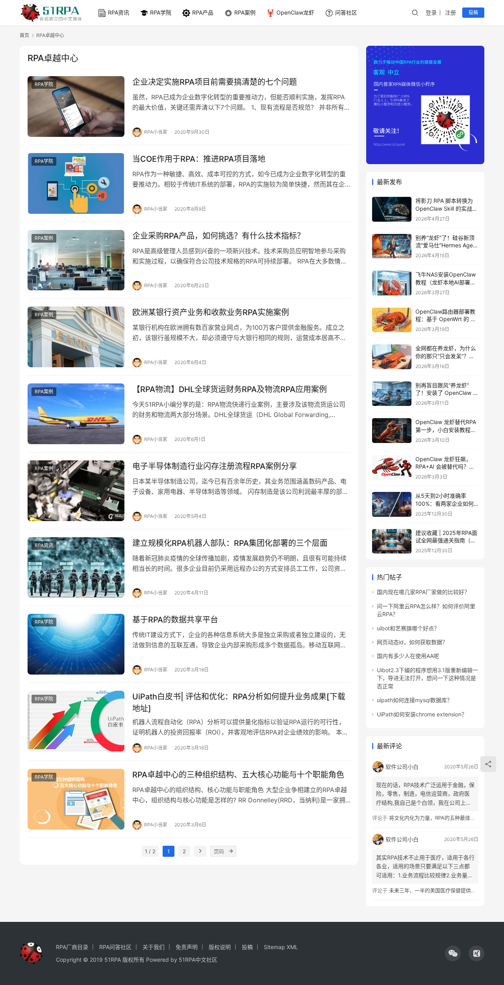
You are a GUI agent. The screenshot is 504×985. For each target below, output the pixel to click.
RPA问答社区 (115, 947)
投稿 (473, 12)
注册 (450, 12)
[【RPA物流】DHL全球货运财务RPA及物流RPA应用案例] (76, 413)
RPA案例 (245, 12)
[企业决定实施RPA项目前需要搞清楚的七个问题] (76, 106)
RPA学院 (160, 12)
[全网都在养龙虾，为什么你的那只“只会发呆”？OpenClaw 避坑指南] (391, 356)
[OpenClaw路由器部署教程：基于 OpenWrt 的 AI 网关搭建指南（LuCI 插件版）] (391, 320)
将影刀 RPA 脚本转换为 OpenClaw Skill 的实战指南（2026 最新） (446, 208)
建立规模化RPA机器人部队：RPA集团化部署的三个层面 (230, 543)
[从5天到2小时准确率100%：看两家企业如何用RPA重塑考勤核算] (391, 504)
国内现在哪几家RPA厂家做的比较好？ (423, 592)
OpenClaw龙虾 (295, 12)
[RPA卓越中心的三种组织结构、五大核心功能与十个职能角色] (76, 799)
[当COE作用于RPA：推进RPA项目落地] (76, 183)
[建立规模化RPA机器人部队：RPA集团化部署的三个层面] (76, 567)
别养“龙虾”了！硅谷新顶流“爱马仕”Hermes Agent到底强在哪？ (446, 245)
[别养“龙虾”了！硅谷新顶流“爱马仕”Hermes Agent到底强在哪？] (391, 246)
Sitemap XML (281, 947)
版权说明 (220, 947)
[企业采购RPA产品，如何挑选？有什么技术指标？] (76, 260)
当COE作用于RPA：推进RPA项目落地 (198, 159)
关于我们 (154, 947)
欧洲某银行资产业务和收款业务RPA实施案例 (210, 312)
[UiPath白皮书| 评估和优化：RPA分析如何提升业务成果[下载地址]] (76, 721)
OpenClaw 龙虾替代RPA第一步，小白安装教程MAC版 (445, 430)
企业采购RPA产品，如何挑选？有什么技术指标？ (218, 236)
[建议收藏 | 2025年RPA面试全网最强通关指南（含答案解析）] (391, 541)
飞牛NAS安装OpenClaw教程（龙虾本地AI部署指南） (445, 282)
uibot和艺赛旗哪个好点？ (408, 628)
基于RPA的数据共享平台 (175, 619)
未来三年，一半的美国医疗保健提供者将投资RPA (445, 890)
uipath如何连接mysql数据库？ (414, 700)
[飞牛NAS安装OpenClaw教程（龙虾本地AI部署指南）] (391, 283)
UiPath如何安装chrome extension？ (422, 714)
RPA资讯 (118, 12)
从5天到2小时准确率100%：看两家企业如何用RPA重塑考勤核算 (444, 503)
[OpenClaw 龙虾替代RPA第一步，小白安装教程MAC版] (391, 430)
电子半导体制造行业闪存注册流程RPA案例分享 (214, 466)
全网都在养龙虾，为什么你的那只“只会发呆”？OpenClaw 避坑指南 (445, 356)
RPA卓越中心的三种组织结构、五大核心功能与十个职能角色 (238, 774)
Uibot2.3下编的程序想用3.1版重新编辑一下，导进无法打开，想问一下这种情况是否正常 (427, 678)
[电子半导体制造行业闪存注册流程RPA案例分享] (76, 490)
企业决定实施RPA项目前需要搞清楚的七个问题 (214, 82)
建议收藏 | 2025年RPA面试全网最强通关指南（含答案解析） (446, 540)
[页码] (230, 851)
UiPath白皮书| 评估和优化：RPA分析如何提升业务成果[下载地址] (238, 702)
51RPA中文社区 (199, 959)
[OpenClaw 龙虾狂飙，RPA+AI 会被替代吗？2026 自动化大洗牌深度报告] (391, 467)
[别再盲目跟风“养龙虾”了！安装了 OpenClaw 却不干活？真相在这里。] (391, 393)
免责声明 (187, 947)
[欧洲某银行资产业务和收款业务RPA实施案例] (76, 337)
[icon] (453, 953)
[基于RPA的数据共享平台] (76, 644)
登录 (431, 12)
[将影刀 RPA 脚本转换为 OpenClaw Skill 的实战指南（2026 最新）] (391, 209)
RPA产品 (202, 12)
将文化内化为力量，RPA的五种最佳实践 (434, 818)
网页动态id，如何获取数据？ (412, 642)
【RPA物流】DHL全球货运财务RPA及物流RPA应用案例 (229, 389)
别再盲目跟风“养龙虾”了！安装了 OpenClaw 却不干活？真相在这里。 (446, 393)
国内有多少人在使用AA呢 (408, 655)
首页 (24, 35)
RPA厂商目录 (72, 947)
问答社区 (346, 12)
